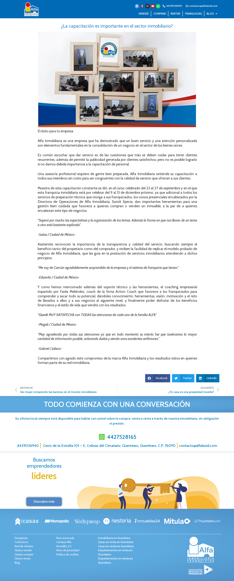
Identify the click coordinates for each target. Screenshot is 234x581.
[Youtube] (153, 6)
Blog (210, 13)
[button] (157, 378)
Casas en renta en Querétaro (115, 542)
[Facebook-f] (142, 6)
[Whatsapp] (158, 6)
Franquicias (193, 13)
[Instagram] (147, 6)
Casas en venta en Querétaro (116, 546)
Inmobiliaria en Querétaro (114, 538)
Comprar (159, 13)
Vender (144, 13)
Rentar (175, 13)
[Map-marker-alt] (137, 6)
